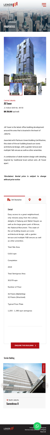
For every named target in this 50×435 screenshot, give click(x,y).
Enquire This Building (24, 345)
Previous (8, 90)
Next (41, 90)
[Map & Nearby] (30, 199)
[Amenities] (41, 199)
